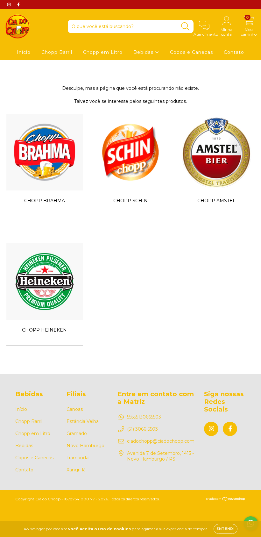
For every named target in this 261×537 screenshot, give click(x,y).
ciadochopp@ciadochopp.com (160, 441)
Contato (234, 52)
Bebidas (144, 52)
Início (24, 52)
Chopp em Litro (103, 52)
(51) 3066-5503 (142, 429)
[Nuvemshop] (226, 499)
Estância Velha (83, 421)
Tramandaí (78, 458)
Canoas (75, 409)
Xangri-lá (76, 470)
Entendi (225, 529)
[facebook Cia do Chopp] (18, 4)
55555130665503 (144, 417)
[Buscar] (185, 26)
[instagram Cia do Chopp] (9, 4)
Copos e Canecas (191, 52)
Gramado (77, 433)
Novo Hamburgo (85, 445)
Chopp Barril (56, 52)
